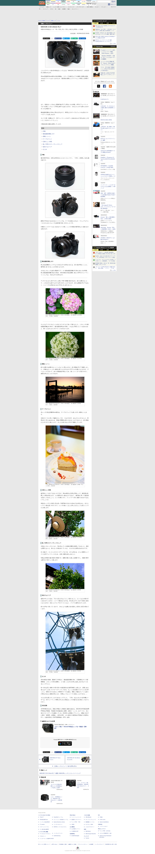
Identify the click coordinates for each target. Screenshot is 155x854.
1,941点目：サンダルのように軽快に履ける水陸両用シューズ (108, 107)
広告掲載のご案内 (63, 844)
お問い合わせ (54, 844)
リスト (52, 38)
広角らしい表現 (47, 141)
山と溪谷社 (72, 826)
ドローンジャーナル (44, 826)
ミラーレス (41, 7)
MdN (85, 829)
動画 (69, 9)
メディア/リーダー (80, 7)
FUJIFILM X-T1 (104, 99)
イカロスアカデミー (90, 826)
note (75, 38)
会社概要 (91, 844)
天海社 (101, 817)
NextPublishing (57, 835)
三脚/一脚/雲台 (90, 7)
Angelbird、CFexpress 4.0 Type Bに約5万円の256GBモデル (108, 159)
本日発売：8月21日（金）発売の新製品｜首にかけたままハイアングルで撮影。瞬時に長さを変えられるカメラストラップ (105, 34)
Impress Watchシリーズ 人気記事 (105, 247)
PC (40, 9)
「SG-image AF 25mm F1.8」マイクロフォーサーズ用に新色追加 (108, 207)
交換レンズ (48, 7)
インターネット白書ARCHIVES (47, 838)
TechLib (87, 838)
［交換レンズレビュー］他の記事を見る (65, 766)
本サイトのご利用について (44, 844)
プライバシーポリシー (83, 844)
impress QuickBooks (104, 822)
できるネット (43, 836)
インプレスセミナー (58, 824)
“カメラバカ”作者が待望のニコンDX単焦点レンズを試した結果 (56, 786)
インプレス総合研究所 (45, 822)
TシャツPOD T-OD (75, 822)
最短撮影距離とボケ (49, 134)
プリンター (103, 7)
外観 (44, 131)
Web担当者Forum (44, 819)
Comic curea (102, 819)
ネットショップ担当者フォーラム (61, 819)
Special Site (99, 46)
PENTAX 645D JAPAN (106, 120)
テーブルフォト (47, 139)
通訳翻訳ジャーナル (90, 822)
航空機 (63, 9)
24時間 (101, 23)
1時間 (95, 23)
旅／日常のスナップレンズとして (52, 144)
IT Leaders (42, 824)
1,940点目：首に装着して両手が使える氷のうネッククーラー (108, 128)
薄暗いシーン (47, 136)
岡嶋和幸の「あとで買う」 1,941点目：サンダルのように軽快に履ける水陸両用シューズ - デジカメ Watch (105, 31)
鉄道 (59, 9)
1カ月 (113, 23)
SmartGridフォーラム (58, 817)
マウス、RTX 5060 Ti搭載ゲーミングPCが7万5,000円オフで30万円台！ (108, 69)
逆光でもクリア (47, 146)
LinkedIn (83, 38)
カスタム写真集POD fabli (105, 833)
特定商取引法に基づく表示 (111, 844)
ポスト (47, 38)
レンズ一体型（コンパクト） (59, 7)
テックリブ (86, 836)
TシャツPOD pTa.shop (105, 830)
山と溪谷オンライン (75, 828)
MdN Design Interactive (91, 833)
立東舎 (72, 824)
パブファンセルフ (103, 826)
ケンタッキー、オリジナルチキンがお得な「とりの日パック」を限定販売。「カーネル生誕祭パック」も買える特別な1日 (105, 261)
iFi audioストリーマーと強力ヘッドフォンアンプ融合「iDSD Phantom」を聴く (108, 51)
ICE (99, 815)
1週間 (107, 23)
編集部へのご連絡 (72, 844)
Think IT (41, 817)
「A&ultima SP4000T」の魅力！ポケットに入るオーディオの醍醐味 (108, 57)
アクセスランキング (101, 21)
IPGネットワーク (102, 828)
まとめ (45, 149)
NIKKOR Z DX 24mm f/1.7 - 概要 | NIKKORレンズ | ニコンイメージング (60, 773)
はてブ (67, 38)
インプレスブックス (58, 833)
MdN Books (88, 831)
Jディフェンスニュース (91, 819)
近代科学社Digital (75, 835)
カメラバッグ (71, 7)
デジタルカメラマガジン (45, 833)
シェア (59, 38)
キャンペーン (75, 9)
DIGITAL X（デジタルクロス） (60, 826)
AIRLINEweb (88, 817)
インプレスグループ (99, 844)
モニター (97, 7)
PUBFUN (100, 824)
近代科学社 (72, 833)
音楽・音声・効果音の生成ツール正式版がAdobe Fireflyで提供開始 (108, 195)
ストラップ (45, 9)
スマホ (51, 9)
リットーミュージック (76, 817)
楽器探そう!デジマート (76, 819)
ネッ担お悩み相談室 (44, 829)
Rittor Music (72, 815)
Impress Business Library (59, 822)
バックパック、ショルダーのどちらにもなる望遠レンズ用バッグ (108, 186)
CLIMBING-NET (74, 831)
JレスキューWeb (89, 824)
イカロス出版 (87, 815)
